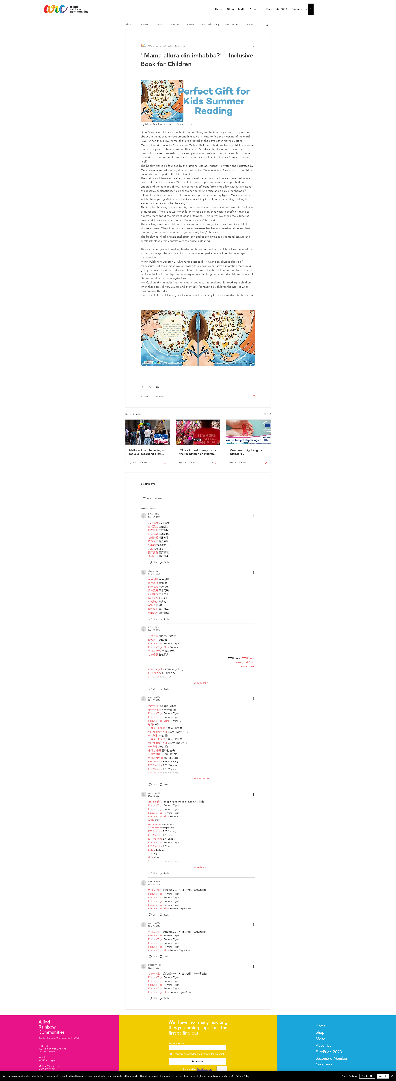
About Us (323, 1045)
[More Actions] (253, 516)
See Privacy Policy (240, 1076)
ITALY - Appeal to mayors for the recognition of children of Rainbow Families (197, 452)
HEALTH (144, 24)
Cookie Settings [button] (349, 1076)
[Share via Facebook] (142, 386)
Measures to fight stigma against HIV (246, 452)
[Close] (392, 1076)
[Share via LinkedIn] (157, 386)
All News (158, 24)
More (247, 24)
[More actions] (253, 46)
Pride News (174, 24)
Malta (320, 1038)
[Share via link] (165, 386)
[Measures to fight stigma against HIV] (248, 432)
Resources (324, 1064)
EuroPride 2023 (329, 1051)
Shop (320, 1032)
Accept (382, 1076)
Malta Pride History (210, 24)
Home (321, 1025)
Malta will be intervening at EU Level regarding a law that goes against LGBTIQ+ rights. (147, 452)
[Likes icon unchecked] (150, 562)
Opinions (190, 24)
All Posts (129, 24)
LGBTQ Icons (231, 24)
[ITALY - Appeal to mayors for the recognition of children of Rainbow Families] (198, 432)
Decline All (367, 1076)
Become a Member (331, 1058)
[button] (266, 24)
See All (267, 413)
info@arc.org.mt (47, 1060)
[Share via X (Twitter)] (149, 386)
